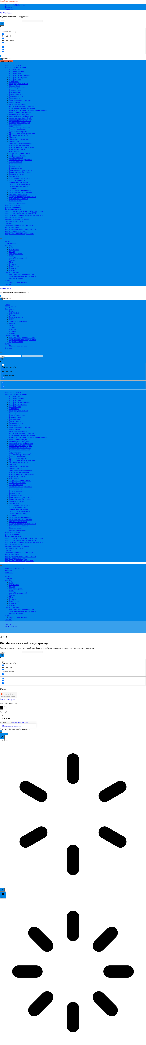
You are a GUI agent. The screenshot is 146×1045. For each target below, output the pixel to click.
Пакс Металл (14, 266)
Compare (4, 734)
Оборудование (10, 243)
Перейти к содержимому (9, 1)
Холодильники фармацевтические (22, 197)
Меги (11, 262)
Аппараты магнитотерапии (19, 75)
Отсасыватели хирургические (20, 160)
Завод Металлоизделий (18, 258)
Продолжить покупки (11, 726)
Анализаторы (14, 69)
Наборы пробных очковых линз (21, 147)
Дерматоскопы (15, 92)
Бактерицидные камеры (18, 84)
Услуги (7, 280)
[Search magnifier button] (2, 24)
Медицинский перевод (18, 282)
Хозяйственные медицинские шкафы (19, 225)
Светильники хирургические (20, 170)
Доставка (8, 7)
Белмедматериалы (16, 254)
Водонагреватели (16, 278)
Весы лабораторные (17, 88)
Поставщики (9, 245)
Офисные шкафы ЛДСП (14, 221)
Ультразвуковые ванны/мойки (20, 193)
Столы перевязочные (17, 180)
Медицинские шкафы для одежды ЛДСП (21, 213)
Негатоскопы (14, 151)
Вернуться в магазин (20, 722)
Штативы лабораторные (18, 199)
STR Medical (14, 250)
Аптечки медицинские (13, 207)
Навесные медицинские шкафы (17, 219)
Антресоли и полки (12, 205)
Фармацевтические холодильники (22, 276)
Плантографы (14, 166)
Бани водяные (14, 86)
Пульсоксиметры (15, 168)
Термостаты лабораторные (19, 184)
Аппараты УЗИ (15, 80)
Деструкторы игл (15, 94)
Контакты (8, 285)
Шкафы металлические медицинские (19, 234)
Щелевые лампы (15, 201)
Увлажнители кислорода (18, 186)
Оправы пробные (16, 158)
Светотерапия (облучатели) (19, 172)
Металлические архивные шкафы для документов (24, 215)
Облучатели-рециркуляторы (20, 154)
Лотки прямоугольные (18, 131)
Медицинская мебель (13, 65)
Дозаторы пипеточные (18, 104)
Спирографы (14, 176)
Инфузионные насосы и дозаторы (22, 108)
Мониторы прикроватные (19, 139)
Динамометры (14, 98)
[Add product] (1, 731)
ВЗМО (11, 256)
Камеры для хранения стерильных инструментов (28, 110)
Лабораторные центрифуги (19, 123)
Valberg (12, 252)
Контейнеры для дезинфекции (21, 117)
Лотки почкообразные (17, 129)
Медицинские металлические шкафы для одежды (24, 211)
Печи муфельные (15, 164)
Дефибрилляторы (16, 96)
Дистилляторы (15, 102)
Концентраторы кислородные (20, 119)
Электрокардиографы (17, 203)
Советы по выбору (12, 272)
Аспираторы (14, 82)
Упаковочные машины (18, 195)
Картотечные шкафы (13, 209)
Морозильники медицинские (20, 143)
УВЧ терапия (14, 188)
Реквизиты (9, 9)
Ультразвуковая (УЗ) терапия (20, 190)
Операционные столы (17, 156)
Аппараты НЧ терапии (18, 78)
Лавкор (12, 260)
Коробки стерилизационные (20, 121)
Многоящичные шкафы (14, 217)
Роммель (12, 270)
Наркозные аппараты (17, 149)
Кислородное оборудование (20, 112)
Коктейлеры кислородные (19, 114)
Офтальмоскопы (15, 162)
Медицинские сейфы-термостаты (22, 133)
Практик (12, 268)
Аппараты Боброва (16, 71)
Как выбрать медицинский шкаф (22, 274)
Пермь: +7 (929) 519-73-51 (15, 5)
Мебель (7, 241)
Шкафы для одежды (12, 227)
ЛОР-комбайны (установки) (20, 127)
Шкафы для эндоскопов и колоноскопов (20, 230)
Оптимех (12, 264)
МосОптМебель (6, 13)
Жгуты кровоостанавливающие (21, 106)
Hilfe (11, 248)
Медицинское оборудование (16, 67)
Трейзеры (8, 223)
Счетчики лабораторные (18, 182)
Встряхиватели (15, 90)
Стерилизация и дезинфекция (20, 178)
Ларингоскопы (15, 125)
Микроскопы (14, 137)
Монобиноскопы (15, 141)
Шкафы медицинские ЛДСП (16, 232)
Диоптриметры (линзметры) (20, 100)
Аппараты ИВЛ (15, 73)
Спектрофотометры (16, 174)
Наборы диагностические (19, 145)
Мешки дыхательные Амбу (19, 135)
